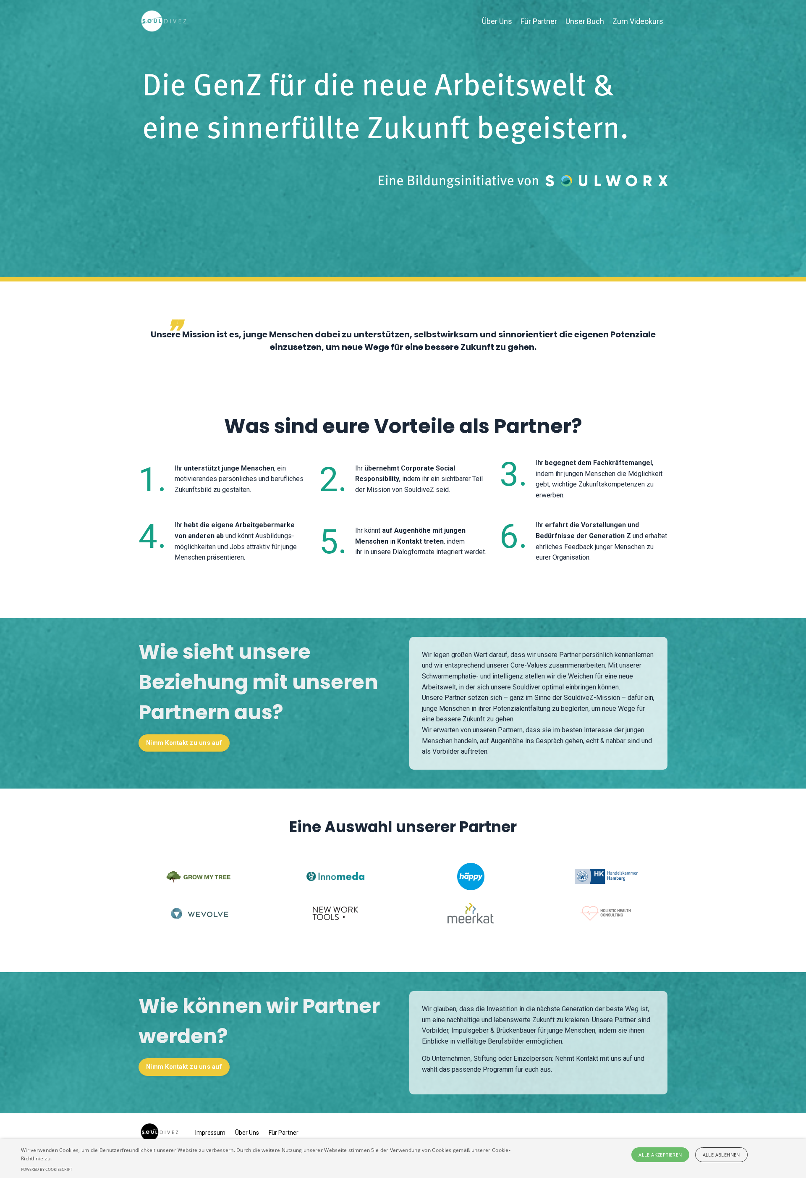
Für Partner (539, 21)
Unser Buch (584, 21)
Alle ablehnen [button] (721, 1155)
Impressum (210, 1132)
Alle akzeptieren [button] (660, 1155)
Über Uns (497, 21)
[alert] (403, 1158)
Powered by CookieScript (46, 1169)
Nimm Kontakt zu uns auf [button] (184, 743)
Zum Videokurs (637, 21)
